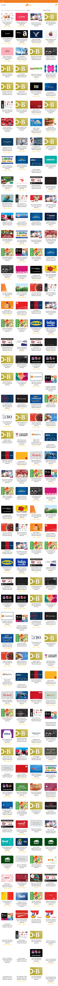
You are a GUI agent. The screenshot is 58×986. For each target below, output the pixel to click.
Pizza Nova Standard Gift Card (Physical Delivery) (21, 794)
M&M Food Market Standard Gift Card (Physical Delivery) (51, 424)
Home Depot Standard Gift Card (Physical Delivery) (7, 312)
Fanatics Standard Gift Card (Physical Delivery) (51, 223)
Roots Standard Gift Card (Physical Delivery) (7, 866)
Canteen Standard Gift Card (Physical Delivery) (51, 148)
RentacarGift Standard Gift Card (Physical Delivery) (51, 831)
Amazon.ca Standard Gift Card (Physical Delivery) (21, 41)
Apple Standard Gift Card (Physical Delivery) (51, 41)
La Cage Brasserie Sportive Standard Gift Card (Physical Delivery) (7, 406)
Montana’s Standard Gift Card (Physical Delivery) (36, 702)
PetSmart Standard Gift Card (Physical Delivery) (36, 775)
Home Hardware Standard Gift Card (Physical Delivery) (22, 313)
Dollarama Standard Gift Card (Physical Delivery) (7, 187)
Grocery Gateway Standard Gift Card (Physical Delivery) (36, 294)
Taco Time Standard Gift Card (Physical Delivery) (50, 960)
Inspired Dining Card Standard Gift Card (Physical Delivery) (7, 349)
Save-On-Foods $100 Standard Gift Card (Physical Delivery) (36, 884)
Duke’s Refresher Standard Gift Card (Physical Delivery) (36, 187)
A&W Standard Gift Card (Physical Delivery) (7, 23)
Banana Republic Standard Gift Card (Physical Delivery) (51, 58)
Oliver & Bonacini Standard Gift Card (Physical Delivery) (7, 758)
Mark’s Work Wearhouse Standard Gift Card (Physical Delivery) (36, 442)
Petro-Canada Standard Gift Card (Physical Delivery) (22, 775)
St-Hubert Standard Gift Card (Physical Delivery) (51, 921)
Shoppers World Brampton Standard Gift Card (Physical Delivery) (22, 904)
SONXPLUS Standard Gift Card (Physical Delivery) (51, 903)
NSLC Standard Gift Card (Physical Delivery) (7, 741)
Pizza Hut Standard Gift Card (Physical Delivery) (7, 794)
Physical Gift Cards (9, 10)
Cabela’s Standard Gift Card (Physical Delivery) (22, 148)
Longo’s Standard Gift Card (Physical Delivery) (36, 424)
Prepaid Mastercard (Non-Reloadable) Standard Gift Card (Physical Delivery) (51, 794)
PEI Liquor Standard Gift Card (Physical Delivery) (51, 758)
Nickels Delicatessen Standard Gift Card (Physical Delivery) (50, 724)
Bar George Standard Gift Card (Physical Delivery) (22, 75)
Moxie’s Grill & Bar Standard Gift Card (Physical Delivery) (51, 702)
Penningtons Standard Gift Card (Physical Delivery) (7, 775)
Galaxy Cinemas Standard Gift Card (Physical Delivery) (51, 259)
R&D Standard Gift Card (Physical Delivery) (36, 812)
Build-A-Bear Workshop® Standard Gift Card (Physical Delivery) (36, 130)
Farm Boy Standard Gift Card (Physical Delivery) (7, 241)
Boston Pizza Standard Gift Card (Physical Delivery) (36, 111)
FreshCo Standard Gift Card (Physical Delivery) (36, 259)
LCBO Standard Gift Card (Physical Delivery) (7, 423)
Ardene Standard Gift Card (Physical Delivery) (7, 58)
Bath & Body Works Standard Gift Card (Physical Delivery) (51, 75)
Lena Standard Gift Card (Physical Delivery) (22, 424)
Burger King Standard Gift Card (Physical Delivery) (51, 128)
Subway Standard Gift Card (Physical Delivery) (51, 942)
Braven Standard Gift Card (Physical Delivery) (50, 111)
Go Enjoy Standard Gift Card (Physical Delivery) (7, 294)
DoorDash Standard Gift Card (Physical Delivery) (22, 187)
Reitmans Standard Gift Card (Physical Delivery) (36, 830)
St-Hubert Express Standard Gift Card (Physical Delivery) (36, 921)
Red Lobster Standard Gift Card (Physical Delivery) (51, 812)
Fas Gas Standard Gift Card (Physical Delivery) (22, 241)
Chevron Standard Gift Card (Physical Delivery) (7, 167)
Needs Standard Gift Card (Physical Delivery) (7, 719)
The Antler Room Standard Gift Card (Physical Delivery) (7, 978)
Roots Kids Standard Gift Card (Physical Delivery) (50, 848)
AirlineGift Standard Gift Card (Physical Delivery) (36, 24)
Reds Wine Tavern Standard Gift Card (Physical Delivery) (7, 830)
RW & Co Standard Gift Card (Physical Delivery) (22, 866)
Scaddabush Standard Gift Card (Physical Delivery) (51, 884)
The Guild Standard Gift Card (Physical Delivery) (36, 978)
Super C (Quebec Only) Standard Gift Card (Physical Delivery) (7, 960)
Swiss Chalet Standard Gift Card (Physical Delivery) (22, 960)
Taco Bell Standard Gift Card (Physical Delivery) (36, 960)
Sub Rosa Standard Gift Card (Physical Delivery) (36, 941)
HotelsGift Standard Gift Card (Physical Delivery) (51, 313)
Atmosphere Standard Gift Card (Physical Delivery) (22, 58)
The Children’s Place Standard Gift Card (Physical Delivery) (22, 978)
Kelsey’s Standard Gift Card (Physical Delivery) (22, 366)
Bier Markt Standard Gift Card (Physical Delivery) (7, 111)
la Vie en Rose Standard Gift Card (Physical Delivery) (22, 405)
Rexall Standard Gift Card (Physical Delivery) (7, 849)
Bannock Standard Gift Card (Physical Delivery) (7, 75)
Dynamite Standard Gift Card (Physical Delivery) (51, 188)
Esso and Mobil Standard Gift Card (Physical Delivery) (22, 223)
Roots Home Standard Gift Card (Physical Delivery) (36, 848)
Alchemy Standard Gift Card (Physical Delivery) (51, 23)
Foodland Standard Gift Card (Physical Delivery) (7, 259)
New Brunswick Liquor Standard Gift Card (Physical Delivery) (22, 720)
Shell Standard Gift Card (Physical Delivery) (7, 903)
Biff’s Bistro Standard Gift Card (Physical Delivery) (21, 111)
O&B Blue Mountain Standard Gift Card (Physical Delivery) (22, 740)
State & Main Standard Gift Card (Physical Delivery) (22, 941)
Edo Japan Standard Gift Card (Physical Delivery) (36, 206)
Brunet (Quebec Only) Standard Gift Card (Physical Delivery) (7, 129)
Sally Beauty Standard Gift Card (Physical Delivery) (7, 885)
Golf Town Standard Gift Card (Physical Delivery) (21, 294)
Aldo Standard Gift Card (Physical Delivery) (7, 40)
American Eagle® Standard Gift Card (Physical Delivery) (36, 41)
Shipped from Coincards (20, 10)
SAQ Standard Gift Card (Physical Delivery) (22, 884)
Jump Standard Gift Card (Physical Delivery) (7, 366)
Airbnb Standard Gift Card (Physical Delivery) (21, 23)
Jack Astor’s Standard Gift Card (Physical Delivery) (36, 349)
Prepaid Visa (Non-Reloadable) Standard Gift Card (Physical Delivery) (7, 812)
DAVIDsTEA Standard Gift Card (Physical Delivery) (50, 166)
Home (2, 10)
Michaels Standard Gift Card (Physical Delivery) (36, 462)
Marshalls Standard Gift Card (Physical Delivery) (7, 462)
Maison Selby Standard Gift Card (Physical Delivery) (7, 441)
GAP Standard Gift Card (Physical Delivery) (7, 276)
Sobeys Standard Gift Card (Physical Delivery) (36, 902)
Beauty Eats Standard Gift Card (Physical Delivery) (22, 93)
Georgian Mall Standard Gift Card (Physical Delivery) (36, 277)
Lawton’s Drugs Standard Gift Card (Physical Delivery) (51, 405)
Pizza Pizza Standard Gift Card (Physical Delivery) (36, 793)
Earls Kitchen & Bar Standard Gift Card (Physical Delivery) (7, 205)
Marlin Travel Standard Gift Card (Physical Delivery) (51, 446)
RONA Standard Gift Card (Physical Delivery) (22, 849)
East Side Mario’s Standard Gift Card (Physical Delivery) (22, 205)
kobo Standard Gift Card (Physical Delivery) (22, 383)
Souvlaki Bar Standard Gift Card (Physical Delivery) (7, 925)
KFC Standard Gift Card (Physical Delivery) (36, 366)
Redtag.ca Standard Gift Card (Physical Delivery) (21, 831)
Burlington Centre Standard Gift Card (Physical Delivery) (7, 149)
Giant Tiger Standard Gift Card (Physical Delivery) (50, 276)
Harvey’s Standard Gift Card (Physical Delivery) (51, 294)
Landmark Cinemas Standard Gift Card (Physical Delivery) (36, 406)
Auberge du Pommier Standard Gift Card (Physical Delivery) (36, 58)
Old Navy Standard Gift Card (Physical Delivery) (51, 740)
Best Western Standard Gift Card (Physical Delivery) (51, 94)
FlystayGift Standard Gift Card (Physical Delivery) (36, 241)
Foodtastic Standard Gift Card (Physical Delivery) (21, 259)
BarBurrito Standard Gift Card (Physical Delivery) (36, 76)
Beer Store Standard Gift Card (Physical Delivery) (36, 93)
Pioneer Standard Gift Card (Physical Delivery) (51, 776)
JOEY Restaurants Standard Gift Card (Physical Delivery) (51, 349)
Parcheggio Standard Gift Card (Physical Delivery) (36, 758)
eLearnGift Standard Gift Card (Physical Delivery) (50, 206)
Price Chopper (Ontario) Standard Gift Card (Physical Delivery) (22, 813)
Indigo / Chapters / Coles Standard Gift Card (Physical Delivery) (51, 331)
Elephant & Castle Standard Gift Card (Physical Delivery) (7, 223)
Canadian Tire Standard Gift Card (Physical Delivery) (36, 148)
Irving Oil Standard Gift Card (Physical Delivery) (22, 349)
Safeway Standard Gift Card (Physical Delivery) (36, 866)
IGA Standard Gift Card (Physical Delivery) (21, 330)
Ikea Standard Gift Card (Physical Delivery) (36, 330)
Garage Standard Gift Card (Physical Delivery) (22, 277)
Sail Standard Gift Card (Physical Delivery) (50, 867)
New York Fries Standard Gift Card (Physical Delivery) (36, 719)
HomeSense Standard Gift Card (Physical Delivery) (36, 312)
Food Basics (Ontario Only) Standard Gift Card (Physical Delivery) (50, 241)
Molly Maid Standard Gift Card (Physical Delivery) (50, 462)
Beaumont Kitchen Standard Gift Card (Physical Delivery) (7, 93)
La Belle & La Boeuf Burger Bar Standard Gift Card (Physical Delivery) (50, 388)
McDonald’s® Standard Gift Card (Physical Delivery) (22, 463)
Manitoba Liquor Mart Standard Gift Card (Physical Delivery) (22, 442)
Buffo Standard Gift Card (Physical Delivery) (22, 128)
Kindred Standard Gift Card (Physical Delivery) (7, 383)
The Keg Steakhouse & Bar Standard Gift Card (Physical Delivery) (50, 979)
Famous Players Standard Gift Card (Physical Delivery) (36, 223)
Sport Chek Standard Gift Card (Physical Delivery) (21, 921)
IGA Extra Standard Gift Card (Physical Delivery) (7, 330)
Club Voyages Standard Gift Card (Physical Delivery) (36, 171)
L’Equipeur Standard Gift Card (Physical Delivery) (36, 383)
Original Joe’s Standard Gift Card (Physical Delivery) (22, 758)
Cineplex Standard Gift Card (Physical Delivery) (22, 166)
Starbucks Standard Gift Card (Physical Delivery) (7, 941)
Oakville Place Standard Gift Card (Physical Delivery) (36, 741)
